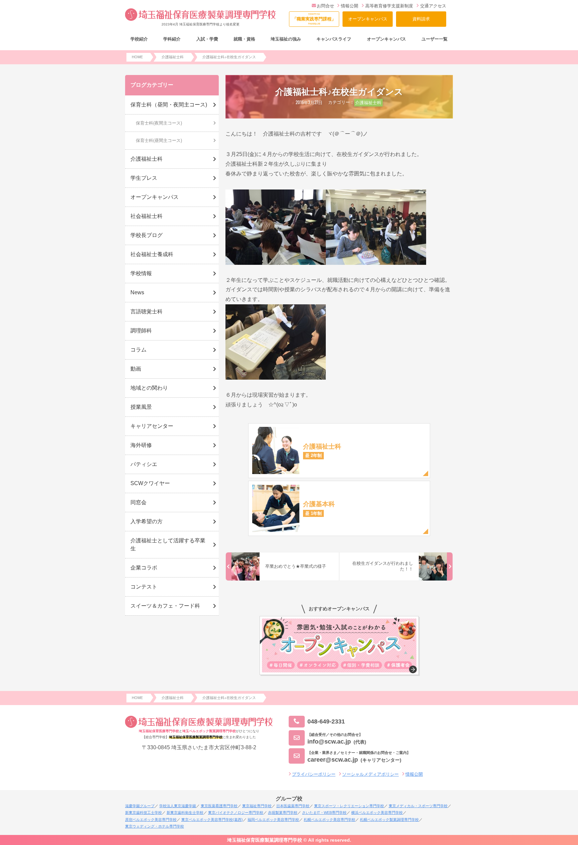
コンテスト (143, 587)
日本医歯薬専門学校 (292, 806)
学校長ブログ (146, 235)
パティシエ (143, 464)
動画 (135, 369)
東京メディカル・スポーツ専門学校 (418, 806)
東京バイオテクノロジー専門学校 (235, 813)
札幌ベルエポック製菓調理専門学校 (389, 820)
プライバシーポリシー (313, 774)
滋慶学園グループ (140, 806)
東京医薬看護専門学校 (219, 806)
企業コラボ (143, 567)
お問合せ (325, 5)
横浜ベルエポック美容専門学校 (377, 813)
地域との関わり (149, 388)
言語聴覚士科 (146, 311)
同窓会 (138, 502)
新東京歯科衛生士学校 (185, 813)
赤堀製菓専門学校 (282, 813)
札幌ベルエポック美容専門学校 (329, 820)
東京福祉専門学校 (257, 806)
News (137, 292)
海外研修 (141, 445)
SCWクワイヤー (150, 483)
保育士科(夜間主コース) (159, 123)
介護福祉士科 (368, 102)
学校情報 (141, 273)
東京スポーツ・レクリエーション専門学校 (349, 806)
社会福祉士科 (146, 216)
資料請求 (421, 18)
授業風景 (141, 407)
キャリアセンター (151, 426)
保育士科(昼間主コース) (159, 140)
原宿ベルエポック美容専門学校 (151, 820)
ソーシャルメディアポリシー (370, 774)
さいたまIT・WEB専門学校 (324, 813)
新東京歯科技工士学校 (143, 813)
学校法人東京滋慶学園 (177, 806)
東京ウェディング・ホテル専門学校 (154, 826)
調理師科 (141, 330)
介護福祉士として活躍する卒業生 (167, 544)
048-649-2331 (326, 721)
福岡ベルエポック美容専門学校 (273, 820)
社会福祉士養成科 (151, 254)
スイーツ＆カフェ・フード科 (165, 606)
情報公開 (349, 5)
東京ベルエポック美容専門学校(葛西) (212, 820)
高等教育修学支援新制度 (389, 5)
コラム (138, 350)
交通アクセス (433, 5)
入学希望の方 (146, 521)
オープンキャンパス (367, 18)
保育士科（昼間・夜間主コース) (168, 104)
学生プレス (143, 178)
